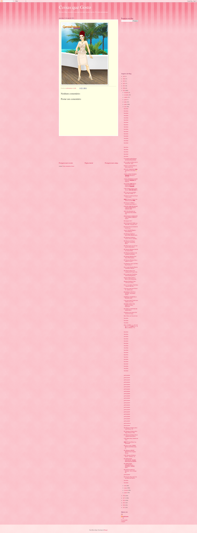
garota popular (127, 375)
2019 (124, 90)
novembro (126, 95)
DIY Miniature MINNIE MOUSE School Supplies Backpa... (130, 452)
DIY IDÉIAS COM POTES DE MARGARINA (130, 309)
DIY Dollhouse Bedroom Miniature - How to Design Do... (130, 471)
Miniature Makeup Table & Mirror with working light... (130, 278)
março (125, 488)
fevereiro (126, 490)
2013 (124, 507)
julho (125, 102)
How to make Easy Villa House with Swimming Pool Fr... (130, 274)
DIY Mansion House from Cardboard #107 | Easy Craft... (131, 271)
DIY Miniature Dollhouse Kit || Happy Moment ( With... (130, 432)
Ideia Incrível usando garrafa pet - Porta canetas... (131, 196)
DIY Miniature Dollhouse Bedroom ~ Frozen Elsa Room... (129, 242)
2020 (124, 88)
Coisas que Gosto (75, 7)
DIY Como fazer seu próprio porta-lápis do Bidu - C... (130, 192)
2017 (124, 498)
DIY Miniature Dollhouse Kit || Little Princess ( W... (130, 428)
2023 (124, 81)
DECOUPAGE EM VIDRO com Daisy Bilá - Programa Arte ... (131, 223)
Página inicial (89, 163)
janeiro (125, 492)
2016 (124, 500)
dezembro (126, 92)
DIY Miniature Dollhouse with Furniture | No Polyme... (130, 253)
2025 (124, 76)
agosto (125, 99)
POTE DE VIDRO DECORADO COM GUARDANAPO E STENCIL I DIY (131, 208)
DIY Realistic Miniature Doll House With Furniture (130, 257)
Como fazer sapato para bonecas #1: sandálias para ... (130, 289)
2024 (124, 78)
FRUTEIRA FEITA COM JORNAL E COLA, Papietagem (129, 305)
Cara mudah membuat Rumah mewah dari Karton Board (130, 159)
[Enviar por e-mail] (80, 88)
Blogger (106, 530)
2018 (124, 495)
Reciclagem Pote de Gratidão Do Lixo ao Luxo (131, 227)
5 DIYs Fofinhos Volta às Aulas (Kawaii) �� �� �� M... (131, 189)
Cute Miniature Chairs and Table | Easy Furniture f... (131, 264)
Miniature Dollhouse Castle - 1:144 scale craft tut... (130, 282)
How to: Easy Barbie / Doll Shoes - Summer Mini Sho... (131, 285)
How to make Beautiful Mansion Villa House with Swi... (131, 267)
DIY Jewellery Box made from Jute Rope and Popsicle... (130, 477)
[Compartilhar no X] (83, 88)
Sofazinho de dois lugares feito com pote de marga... (130, 313)
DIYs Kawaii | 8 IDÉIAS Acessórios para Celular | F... (130, 203)
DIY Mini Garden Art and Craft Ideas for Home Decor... (130, 246)
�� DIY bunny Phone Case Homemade (130, 442)
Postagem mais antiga (111, 163)
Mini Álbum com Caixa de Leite (131, 316)
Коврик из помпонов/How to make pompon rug (130, 166)
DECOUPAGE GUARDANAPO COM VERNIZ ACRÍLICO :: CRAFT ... (131, 217)
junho (125, 104)
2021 (124, 85)
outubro (126, 97)
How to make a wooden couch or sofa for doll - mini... (131, 162)
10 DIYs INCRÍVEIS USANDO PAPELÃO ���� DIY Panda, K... (131, 180)
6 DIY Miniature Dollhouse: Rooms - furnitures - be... (130, 455)
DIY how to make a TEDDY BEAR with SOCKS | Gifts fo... (130, 447)
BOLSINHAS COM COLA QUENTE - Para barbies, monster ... (130, 293)
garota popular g (127, 423)
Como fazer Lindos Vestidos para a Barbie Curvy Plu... (131, 301)
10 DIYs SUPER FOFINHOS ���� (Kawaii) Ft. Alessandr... (130, 175)
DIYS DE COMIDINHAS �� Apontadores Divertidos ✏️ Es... (130, 171)
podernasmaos (125, 517)
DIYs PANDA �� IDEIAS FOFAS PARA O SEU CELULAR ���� (130, 185)
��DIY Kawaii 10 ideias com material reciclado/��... (130, 200)
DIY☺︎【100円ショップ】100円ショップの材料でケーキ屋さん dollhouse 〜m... (131, 326)
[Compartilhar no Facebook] (84, 88)
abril (125, 485)
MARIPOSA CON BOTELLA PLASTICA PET (130, 297)
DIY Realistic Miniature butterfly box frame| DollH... (131, 250)
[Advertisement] (88, 149)
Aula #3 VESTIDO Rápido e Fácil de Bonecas (130, 230)
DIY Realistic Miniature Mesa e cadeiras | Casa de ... (130, 260)
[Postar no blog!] (81, 88)
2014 (124, 505)
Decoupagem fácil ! (128, 221)
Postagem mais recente (66, 163)
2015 (124, 502)
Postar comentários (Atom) (68, 166)
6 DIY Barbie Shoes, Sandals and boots (131, 439)
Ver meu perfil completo (124, 520)
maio (125, 106)
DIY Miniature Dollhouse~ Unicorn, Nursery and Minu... (130, 238)
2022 (124, 83)
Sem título (126, 108)
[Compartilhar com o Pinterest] (86, 88)
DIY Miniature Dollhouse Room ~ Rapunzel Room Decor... (131, 435)
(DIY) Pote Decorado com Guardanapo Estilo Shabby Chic (130, 212)
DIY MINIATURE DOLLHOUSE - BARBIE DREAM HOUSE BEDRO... (130, 460)
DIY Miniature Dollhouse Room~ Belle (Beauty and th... (131, 234)
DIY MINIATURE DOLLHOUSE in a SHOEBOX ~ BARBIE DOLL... (129, 465)
